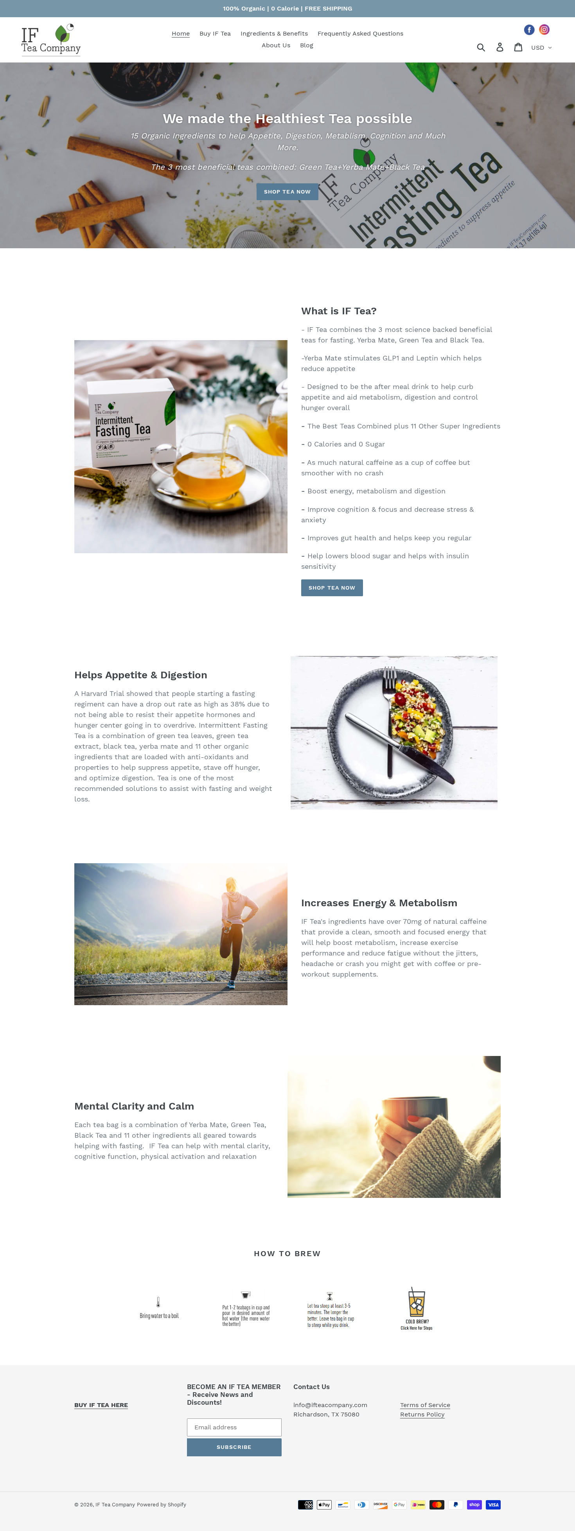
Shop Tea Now (287, 191)
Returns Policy (422, 1414)
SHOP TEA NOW (332, 587)
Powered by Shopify (161, 1505)
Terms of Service (425, 1405)
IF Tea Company (115, 1505)
